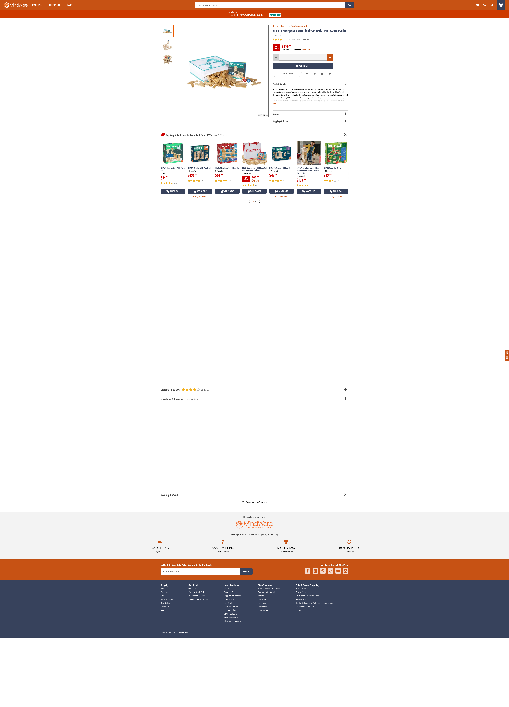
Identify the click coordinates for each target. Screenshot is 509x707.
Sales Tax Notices (231, 606)
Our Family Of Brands (266, 592)
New (162, 595)
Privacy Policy (302, 588)
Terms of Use (301, 592)
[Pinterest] (323, 571)
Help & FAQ (228, 603)
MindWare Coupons (196, 595)
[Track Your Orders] (477, 5)
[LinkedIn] (315, 571)
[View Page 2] (255, 202)
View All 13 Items (220, 135)
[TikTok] (330, 571)
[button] (222, 71)
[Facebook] (307, 571)
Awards (276, 114)
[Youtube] (338, 571)
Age (162, 588)
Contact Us (228, 588)
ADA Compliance (230, 614)
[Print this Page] (330, 74)
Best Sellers (165, 603)
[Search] (349, 5)
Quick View (201, 196)
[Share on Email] (322, 74)
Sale (162, 610)
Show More (277, 103)
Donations (262, 599)
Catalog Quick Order (196, 592)
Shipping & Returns (281, 121)
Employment (263, 610)
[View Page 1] (253, 202)
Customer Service (231, 592)
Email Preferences (231, 617)
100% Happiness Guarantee (269, 588)
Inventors (262, 603)
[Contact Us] (484, 5)
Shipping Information (232, 595)
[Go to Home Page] (274, 26)
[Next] (259, 202)
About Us (261, 595)
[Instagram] (345, 571)
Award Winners (167, 599)
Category (164, 592)
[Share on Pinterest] (314, 74)
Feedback (506, 355)
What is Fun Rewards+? (233, 621)
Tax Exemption (230, 610)
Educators (165, 606)
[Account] (492, 5)
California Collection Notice (307, 595)
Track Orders (229, 599)
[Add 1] (330, 57)
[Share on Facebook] (307, 74)
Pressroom (262, 606)
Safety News (301, 599)
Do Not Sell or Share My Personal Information (314, 603)
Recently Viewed (169, 495)
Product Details (279, 84)
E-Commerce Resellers (305, 606)
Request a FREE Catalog (198, 599)
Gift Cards (192, 588)
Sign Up (246, 571)
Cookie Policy (301, 610)
